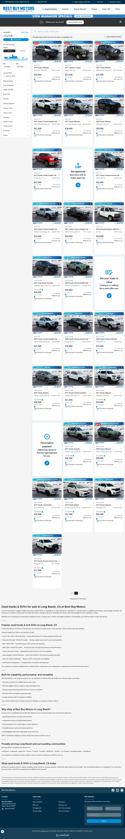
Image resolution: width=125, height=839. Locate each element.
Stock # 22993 (69, 446)
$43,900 (68, 236)
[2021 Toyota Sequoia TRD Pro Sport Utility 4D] (78, 433)
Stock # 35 (37, 119)
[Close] (120, 22)
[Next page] (84, 593)
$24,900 (100, 236)
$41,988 (37, 346)
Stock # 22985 (69, 502)
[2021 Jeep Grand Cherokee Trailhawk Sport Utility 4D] (47, 267)
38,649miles (118, 178)
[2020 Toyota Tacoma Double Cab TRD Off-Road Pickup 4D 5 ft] (47, 323)
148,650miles (86, 508)
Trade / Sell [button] (106, 9)
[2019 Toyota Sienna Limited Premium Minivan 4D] (78, 489)
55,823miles (56, 286)
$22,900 (100, 182)
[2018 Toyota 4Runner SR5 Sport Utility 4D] (47, 52)
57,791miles (118, 232)
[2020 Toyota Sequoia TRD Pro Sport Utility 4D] (47, 377)
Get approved (37, 808)
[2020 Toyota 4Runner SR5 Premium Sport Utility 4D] (109, 52)
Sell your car (62, 805)
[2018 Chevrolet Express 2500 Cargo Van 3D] (109, 213)
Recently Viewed (115, 2)
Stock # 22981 (38, 558)
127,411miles (86, 395)
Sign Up (104, 821)
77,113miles (87, 232)
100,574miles (86, 342)
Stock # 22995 (100, 446)
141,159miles (117, 70)
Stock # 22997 (38, 390)
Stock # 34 (99, 119)
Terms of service (63, 811)
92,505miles (118, 342)
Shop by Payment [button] (80, 9)
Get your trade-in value (75, 22)
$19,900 (100, 346)
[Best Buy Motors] (18, 9)
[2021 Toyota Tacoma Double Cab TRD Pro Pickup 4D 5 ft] (78, 213)
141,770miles (55, 564)
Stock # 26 (99, 226)
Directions (61, 802)
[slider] (3, 60)
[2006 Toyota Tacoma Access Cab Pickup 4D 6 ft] (78, 323)
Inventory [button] (65, 9)
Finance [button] (94, 9)
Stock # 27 (99, 173)
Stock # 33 (68, 119)
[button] (17, 2)
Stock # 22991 (38, 502)
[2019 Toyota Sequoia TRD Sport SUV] (109, 489)
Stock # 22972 (69, 336)
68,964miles (56, 342)
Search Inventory (51, 9)
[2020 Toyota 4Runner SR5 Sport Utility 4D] (109, 106)
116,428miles (86, 286)
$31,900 (100, 75)
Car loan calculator (64, 808)
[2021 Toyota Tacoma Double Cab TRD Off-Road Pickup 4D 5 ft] (47, 106)
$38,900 (68, 128)
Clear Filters (25, 32)
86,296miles (87, 124)
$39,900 (68, 290)
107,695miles (117, 124)
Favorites (100, 2)
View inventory (37, 802)
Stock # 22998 (38, 280)
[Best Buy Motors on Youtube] (116, 790)
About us (35, 805)
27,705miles (118, 452)
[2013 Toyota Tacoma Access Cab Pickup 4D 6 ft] (47, 545)
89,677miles (118, 395)
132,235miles (117, 508)
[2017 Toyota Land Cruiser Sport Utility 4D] (47, 489)
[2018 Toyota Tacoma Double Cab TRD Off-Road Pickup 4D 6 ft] (47, 213)
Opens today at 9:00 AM (82, 2)
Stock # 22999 (69, 280)
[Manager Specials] (62, 16)
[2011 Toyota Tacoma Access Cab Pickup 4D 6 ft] (109, 159)
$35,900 (37, 75)
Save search (17, 39)
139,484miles (55, 395)
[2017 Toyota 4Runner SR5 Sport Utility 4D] (109, 377)
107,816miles (55, 508)
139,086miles (86, 70)
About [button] (118, 9)
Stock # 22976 (100, 336)
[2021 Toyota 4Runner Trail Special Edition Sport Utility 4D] (78, 106)
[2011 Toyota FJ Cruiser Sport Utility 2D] (78, 52)
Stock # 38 (99, 65)
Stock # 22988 (69, 390)
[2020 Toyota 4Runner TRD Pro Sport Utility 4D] (109, 433)
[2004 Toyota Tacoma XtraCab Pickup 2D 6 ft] (109, 323)
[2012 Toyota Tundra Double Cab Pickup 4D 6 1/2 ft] (47, 159)
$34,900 (37, 236)
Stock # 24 (37, 336)
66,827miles (56, 232)
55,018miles (56, 124)
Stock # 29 (37, 173)
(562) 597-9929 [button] (42, 2)
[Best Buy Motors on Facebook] (112, 790)
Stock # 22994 (100, 390)
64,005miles (87, 452)
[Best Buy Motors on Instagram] (121, 790)
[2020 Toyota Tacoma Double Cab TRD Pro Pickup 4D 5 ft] (78, 267)
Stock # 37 (68, 65)
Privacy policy (37, 811)
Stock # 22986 (100, 502)
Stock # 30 (68, 226)
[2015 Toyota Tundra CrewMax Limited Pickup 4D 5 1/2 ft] (78, 377)
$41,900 (37, 128)
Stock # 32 (37, 226)
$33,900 (100, 128)
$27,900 (68, 75)
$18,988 (68, 346)
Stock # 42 (37, 65)
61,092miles (56, 178)
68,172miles (56, 70)
